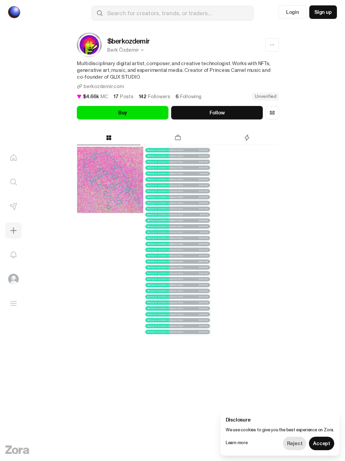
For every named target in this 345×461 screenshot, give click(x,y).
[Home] (13, 158)
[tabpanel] (178, 263)
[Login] (13, 279)
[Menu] (13, 303)
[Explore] (13, 182)
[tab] (108, 138)
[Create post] (13, 230)
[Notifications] (13, 255)
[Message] (272, 112)
